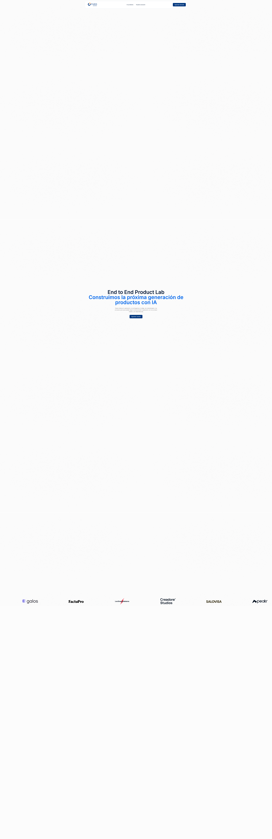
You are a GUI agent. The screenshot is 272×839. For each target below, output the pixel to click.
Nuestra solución (140, 4)
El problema (130, 4)
